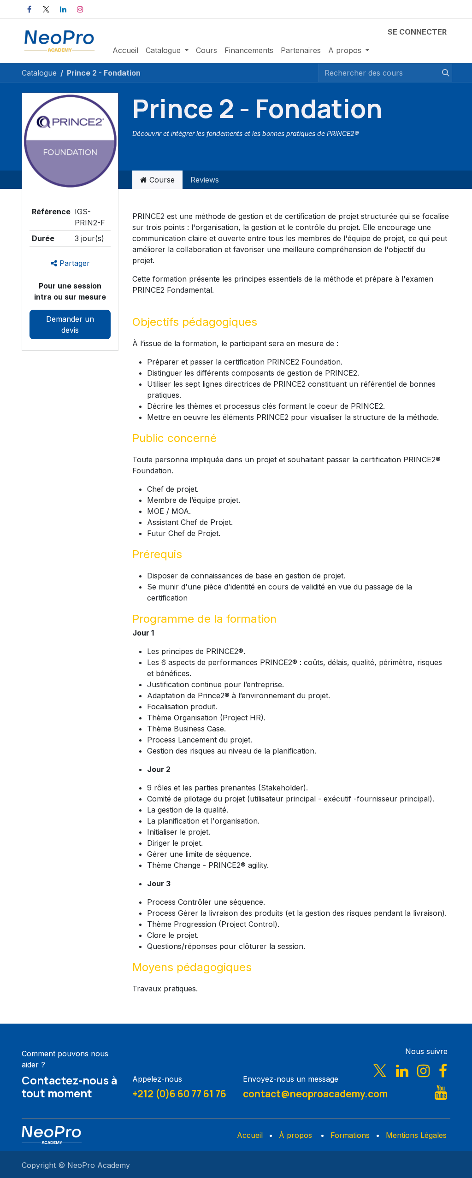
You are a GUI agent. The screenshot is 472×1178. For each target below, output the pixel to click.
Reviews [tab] (204, 179)
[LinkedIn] (63, 9)
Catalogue (39, 72)
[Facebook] (29, 9)
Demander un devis (70, 324)
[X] (46, 9)
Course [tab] (161, 179)
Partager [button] (73, 263)
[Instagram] (80, 9)
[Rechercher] (441, 73)
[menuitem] (125, 50)
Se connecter (417, 31)
